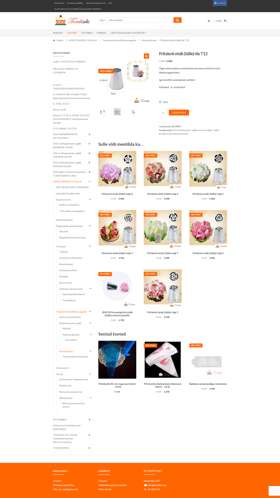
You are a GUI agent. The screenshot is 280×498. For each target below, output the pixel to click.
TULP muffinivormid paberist (72, 211)
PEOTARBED (59, 419)
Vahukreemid (62, 368)
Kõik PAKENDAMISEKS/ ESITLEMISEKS (65, 136)
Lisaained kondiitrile (68, 270)
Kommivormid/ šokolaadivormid (73, 379)
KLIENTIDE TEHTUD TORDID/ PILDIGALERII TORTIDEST (77, 9)
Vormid (59, 374)
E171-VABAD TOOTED (65, 128)
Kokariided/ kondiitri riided (68, 193)
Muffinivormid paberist (69, 205)
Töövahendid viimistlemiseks (75, 356)
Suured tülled (205, 130)
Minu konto (59, 3)
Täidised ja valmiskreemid (70, 289)
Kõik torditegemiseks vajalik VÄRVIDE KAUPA (67, 164)
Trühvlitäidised (69, 300)
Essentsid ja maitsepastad (70, 258)
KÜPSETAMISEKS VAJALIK (83, 40)
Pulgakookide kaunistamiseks (72, 237)
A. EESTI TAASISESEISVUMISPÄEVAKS (69, 87)
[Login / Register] (209, 21)
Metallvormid (65, 385)
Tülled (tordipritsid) (70, 335)
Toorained (60, 246)
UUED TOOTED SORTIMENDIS (69, 61)
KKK (110, 3)
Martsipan (63, 276)
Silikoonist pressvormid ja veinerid (73, 405)
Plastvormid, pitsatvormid (70, 392)
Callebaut (63, 252)
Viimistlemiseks (149, 40)
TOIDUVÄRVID (61, 447)
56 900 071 (154, 489)
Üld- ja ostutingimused (95, 3)
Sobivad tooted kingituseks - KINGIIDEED (67, 427)
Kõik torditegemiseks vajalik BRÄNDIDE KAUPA (67, 145)
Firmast (102, 32)
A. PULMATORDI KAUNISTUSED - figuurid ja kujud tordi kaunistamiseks (71, 96)
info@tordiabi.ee (157, 485)
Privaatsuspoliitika (75, 3)
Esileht (60, 40)
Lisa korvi (179, 112)
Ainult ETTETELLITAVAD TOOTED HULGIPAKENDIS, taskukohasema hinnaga (71, 119)
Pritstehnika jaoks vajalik (185, 130)
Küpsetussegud (66, 264)
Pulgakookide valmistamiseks (69, 226)
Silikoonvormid (65, 398)
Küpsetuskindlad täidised (73, 294)
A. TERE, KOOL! (61, 103)
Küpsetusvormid (63, 200)
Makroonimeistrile (64, 220)
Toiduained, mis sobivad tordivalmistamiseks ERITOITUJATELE (65, 438)
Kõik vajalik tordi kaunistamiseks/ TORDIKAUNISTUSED (69, 174)
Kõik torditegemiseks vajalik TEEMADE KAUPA (67, 155)
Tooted (72, 32)
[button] (146, 56)
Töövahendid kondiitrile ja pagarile (119, 40)
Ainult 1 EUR (59, 109)
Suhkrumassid (65, 283)
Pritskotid (66, 328)
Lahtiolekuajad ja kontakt (128, 32)
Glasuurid (63, 231)
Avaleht (58, 32)
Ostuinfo (87, 32)
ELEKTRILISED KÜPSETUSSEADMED (72, 187)
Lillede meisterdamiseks (70, 317)
